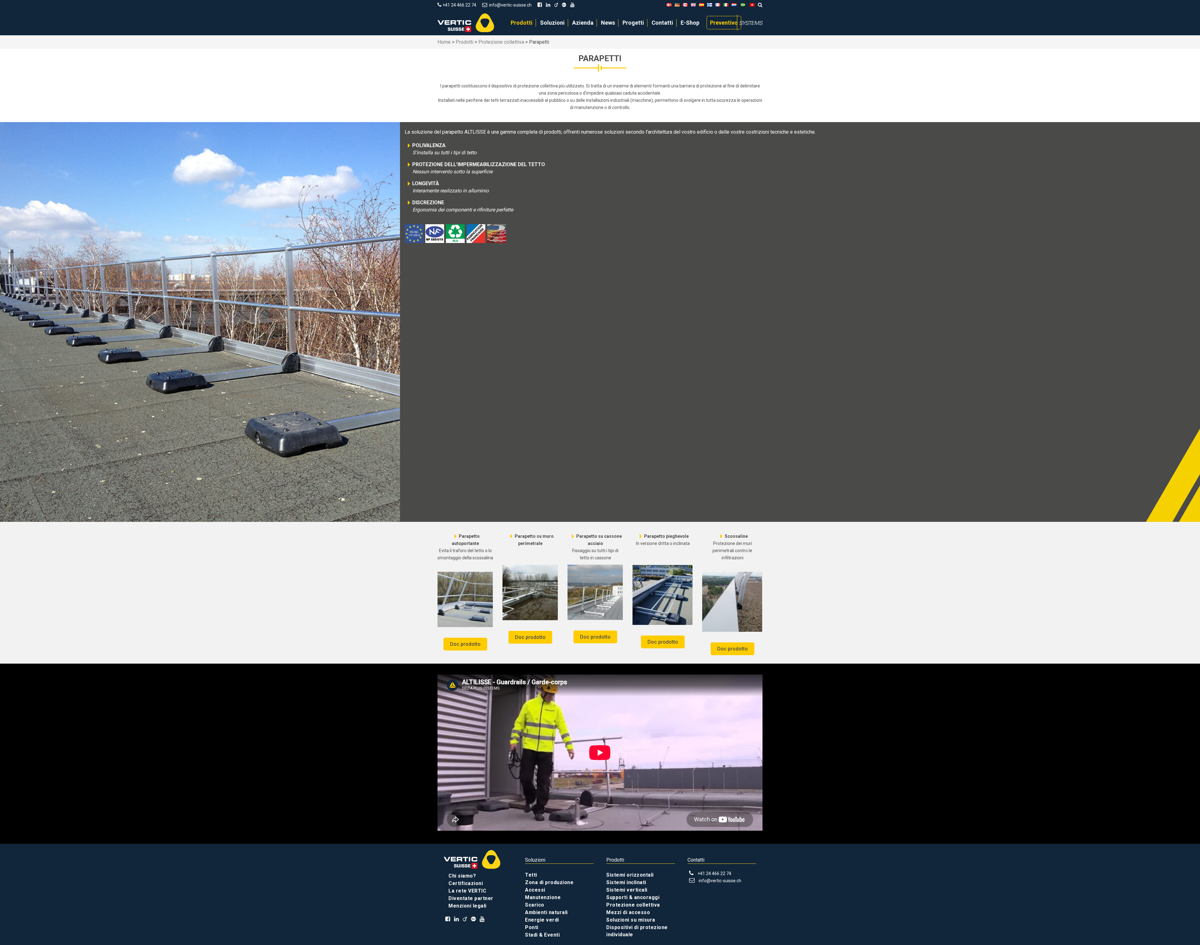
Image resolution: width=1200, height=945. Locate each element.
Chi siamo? (462, 876)
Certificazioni (465, 883)
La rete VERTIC (467, 891)
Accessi (535, 890)
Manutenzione (543, 897)
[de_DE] (677, 4)
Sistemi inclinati (626, 882)
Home (444, 42)
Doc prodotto (465, 644)
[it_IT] (725, 4)
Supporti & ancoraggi (632, 897)
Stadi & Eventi (542, 935)
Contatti (662, 22)
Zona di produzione (549, 882)
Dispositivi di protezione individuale (637, 931)
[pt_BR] (743, 4)
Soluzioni (552, 22)
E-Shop (690, 22)
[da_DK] (669, 4)
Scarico (534, 905)
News (608, 22)
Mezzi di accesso (628, 912)
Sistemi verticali (627, 890)
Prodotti (521, 22)
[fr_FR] (717, 4)
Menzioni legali (467, 906)
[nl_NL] (734, 4)
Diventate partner (470, 898)
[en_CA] (685, 4)
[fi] (709, 4)
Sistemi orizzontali (630, 875)
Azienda (582, 22)
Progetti (633, 22)
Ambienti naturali (546, 912)
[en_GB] (693, 4)
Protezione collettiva (501, 42)
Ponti (531, 927)
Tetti (531, 875)
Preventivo (724, 22)
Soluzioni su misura (630, 920)
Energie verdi (542, 920)
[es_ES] (701, 4)
